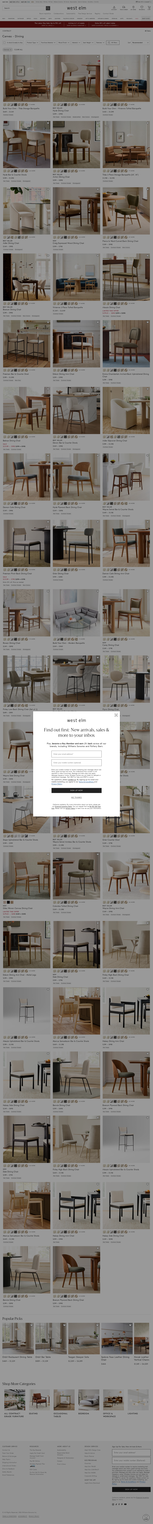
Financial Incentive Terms (63, 806)
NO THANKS (76, 797)
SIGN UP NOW (76, 790)
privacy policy (70, 808)
